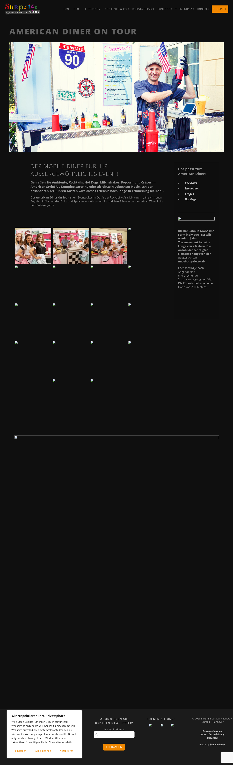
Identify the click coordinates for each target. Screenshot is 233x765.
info (76, 9)
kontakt (203, 9)
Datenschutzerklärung (212, 734)
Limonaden (192, 188)
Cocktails (191, 183)
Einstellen (20, 750)
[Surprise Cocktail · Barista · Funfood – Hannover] (22, 13)
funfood (164, 9)
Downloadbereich (212, 731)
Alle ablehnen (43, 750)
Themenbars (184, 9)
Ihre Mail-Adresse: (114, 729)
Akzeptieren (67, 750)
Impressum (212, 737)
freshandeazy (217, 744)
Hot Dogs (190, 199)
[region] (44, 734)
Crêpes (189, 194)
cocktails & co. (116, 9)
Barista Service (143, 9)
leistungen (92, 9)
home (66, 9)
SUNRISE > (220, 9)
